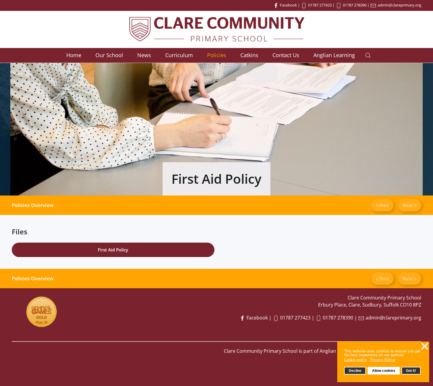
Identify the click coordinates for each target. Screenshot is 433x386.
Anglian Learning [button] (334, 55)
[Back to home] (216, 29)
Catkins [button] (249, 55)
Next (408, 205)
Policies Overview (33, 205)
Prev (383, 205)
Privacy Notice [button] (382, 359)
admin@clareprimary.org (399, 5)
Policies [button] (216, 55)
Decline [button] (355, 370)
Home (73, 55)
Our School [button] (109, 55)
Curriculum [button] (179, 55)
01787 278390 (354, 5)
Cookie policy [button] (355, 359)
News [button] (144, 55)
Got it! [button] (411, 370)
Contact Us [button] (285, 55)
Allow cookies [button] (383, 370)
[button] (368, 55)
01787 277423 (320, 5)
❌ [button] (425, 346)
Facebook (288, 5)
